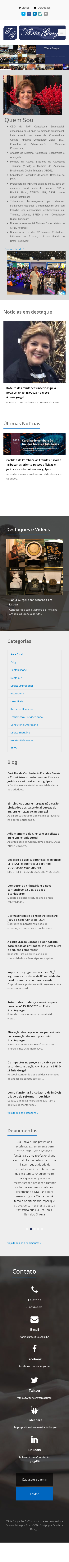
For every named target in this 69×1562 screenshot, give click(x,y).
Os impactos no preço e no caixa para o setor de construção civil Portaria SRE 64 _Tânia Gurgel (34, 1066)
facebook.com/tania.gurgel (34, 1361)
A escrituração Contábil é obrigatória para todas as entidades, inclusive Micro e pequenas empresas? (34, 946)
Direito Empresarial (22, 685)
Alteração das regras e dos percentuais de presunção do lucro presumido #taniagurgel (33, 1036)
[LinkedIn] (35, 13)
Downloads (44, 7)
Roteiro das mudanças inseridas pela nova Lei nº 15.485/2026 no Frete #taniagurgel (31, 392)
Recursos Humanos (22, 709)
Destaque (16, 678)
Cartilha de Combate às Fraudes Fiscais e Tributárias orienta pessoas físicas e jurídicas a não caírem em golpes (33, 464)
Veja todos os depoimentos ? (24, 1238)
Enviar (34, 1489)
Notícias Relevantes (22, 740)
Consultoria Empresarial (25, 724)
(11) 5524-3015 (34, 1302)
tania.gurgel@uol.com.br (35, 1332)
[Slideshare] (40, 13)
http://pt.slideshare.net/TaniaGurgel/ (35, 1423)
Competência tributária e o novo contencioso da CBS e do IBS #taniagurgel (29, 889)
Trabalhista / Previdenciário (27, 717)
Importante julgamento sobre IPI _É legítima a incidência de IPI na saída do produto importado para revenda (33, 976)
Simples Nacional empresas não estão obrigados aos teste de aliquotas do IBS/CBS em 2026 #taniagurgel (33, 807)
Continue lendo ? (14, 249)
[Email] (46, 13)
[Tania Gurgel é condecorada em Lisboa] (34, 567)
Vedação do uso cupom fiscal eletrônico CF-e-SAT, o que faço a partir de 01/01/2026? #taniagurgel (34, 863)
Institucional (18, 693)
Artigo (14, 662)
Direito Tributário (20, 732)
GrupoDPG (32, 1520)
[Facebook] (29, 13)
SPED (14, 748)
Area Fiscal (17, 654)
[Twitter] (23, 13)
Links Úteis (17, 701)
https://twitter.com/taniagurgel (34, 1393)
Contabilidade (19, 670)
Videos (26, 7)
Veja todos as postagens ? (22, 1112)
